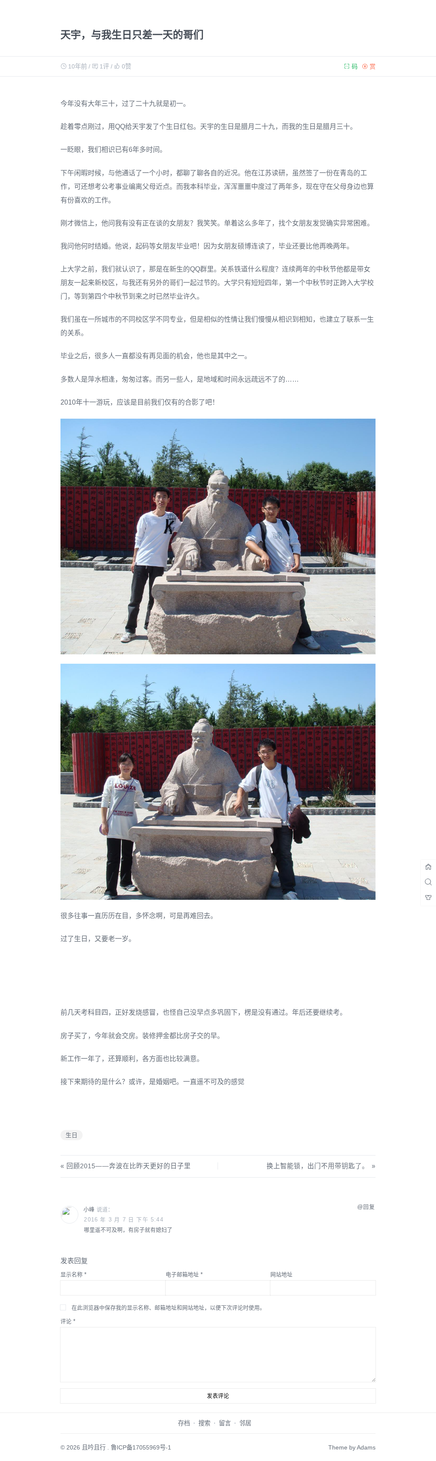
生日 (71, 1135)
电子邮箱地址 (184, 1274)
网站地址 (281, 1274)
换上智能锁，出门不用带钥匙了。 (317, 1166)
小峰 (89, 1209)
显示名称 (73, 1274)
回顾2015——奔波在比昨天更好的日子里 (128, 1166)
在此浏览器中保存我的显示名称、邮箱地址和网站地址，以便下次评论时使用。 (168, 1307)
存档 (184, 1423)
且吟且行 (94, 1447)
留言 (225, 1423)
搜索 (204, 1423)
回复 (369, 1207)
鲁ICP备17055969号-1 (141, 1447)
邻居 (245, 1423)
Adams (366, 1447)
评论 (67, 1321)
